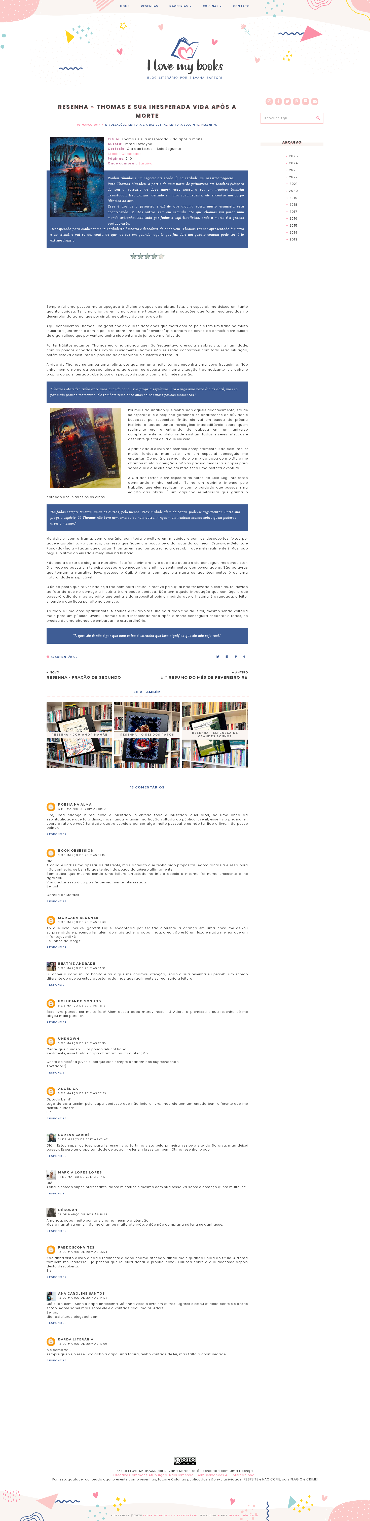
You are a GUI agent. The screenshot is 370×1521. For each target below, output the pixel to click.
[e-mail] (314, 101)
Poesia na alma (75, 804)
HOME (125, 6)
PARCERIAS (178, 6)
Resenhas (209, 124)
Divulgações (115, 124)
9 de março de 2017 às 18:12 (82, 1005)
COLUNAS (211, 6)
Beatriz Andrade (76, 963)
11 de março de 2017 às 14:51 (82, 1177)
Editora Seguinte (184, 124)
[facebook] (278, 101)
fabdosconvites (76, 1247)
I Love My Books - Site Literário (170, 1515)
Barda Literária (76, 1339)
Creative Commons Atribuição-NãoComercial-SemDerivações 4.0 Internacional (184, 1475)
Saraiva (145, 163)
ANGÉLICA (68, 1089)
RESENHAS (149, 6)
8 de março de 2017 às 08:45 (82, 809)
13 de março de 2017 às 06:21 (82, 1252)
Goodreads (132, 154)
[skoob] (305, 101)
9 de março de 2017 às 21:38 (82, 1043)
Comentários (64, 657)
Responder (57, 834)
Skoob (113, 154)
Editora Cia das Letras (147, 124)
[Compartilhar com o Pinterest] (236, 657)
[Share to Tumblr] (244, 657)
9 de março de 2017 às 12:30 (82, 922)
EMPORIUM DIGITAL (244, 1515)
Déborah (68, 1210)
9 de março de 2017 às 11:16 (81, 855)
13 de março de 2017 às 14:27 (82, 1297)
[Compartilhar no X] (218, 657)
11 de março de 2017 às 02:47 (83, 1139)
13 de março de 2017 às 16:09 (82, 1343)
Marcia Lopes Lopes (80, 1172)
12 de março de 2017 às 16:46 (82, 1214)
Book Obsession (76, 850)
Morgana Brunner (78, 918)
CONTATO (241, 6)
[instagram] (269, 101)
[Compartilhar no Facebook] (227, 657)
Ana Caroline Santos (81, 1293)
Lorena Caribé (74, 1135)
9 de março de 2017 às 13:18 (81, 968)
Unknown (69, 1039)
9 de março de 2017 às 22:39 (82, 1093)
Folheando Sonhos (79, 1001)
